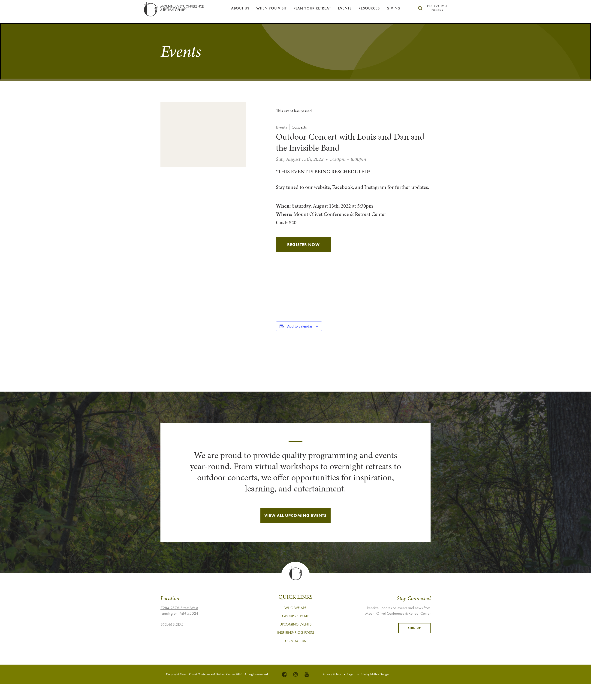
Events (345, 8)
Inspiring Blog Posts (295, 632)
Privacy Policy (332, 674)
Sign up (414, 628)
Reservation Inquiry (437, 8)
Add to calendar (299, 326)
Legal (350, 674)
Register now (303, 244)
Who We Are (295, 607)
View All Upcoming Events (295, 515)
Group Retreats (295, 615)
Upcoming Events (295, 624)
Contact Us (295, 640)
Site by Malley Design (375, 674)
